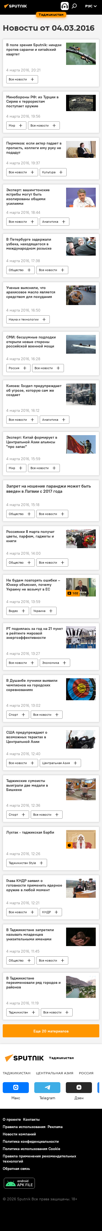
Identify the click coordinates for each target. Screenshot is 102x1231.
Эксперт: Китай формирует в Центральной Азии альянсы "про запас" (31, 442)
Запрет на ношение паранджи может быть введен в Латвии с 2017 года (48, 488)
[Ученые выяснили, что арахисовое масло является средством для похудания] (81, 295)
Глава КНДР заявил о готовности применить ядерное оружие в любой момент (34, 885)
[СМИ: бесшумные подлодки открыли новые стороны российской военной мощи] (81, 344)
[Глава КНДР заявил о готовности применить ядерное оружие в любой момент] (81, 888)
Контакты (31, 1119)
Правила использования (24, 1126)
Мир (12, 125)
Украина (39, 611)
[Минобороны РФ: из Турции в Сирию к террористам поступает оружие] (81, 103)
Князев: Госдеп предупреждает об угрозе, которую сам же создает (33, 390)
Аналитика (50, 221)
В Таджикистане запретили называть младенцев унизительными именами (30, 934)
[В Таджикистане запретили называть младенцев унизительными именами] (81, 937)
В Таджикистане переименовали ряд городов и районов (33, 983)
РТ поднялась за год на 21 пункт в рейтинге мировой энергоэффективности (34, 633)
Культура (48, 172)
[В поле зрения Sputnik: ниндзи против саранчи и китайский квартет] (81, 54)
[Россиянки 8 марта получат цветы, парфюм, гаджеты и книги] (81, 538)
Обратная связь (16, 1168)
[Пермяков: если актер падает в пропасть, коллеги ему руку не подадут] (81, 149)
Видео (13, 611)
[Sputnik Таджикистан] (16, 8)
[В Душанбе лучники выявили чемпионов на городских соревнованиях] (81, 689)
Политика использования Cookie (31, 1148)
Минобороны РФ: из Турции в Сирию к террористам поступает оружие (32, 102)
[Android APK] (19, 1184)
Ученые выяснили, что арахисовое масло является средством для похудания (30, 292)
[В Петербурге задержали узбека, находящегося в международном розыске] (81, 246)
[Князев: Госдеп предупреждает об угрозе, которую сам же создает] (81, 394)
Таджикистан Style (22, 863)
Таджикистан (18, 1012)
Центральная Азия (56, 763)
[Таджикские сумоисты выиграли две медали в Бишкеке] (81, 789)
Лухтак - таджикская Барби (30, 832)
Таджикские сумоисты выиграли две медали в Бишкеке (27, 785)
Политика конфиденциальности (31, 1141)
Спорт (13, 714)
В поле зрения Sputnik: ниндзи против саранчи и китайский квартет (33, 49)
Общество (16, 270)
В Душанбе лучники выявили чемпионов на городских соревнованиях (31, 685)
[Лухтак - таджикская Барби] (81, 839)
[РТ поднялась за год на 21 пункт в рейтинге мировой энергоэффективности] (81, 637)
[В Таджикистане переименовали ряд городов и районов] (81, 987)
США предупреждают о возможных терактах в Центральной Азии (26, 737)
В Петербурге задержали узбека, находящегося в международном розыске (29, 244)
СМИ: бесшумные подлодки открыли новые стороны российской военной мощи (31, 342)
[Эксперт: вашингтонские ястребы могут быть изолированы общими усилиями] (81, 197)
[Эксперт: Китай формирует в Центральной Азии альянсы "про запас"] (81, 444)
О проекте (12, 1119)
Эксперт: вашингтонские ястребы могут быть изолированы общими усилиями (28, 197)
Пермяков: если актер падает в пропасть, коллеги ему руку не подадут (33, 148)
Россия (14, 368)
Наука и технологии (24, 319)
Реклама (55, 1126)
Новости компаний (19, 1134)
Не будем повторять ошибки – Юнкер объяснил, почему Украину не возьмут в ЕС (33, 585)
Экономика (50, 663)
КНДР (46, 912)
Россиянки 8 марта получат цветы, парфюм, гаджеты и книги (30, 536)
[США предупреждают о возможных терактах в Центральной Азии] (81, 739)
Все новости (18, 79)
